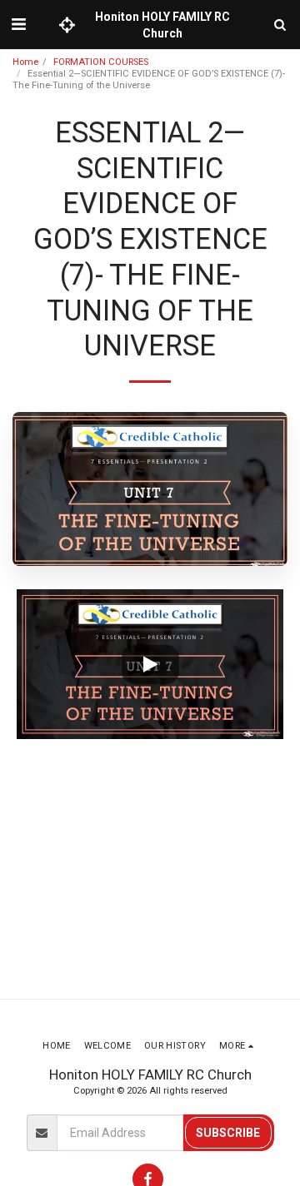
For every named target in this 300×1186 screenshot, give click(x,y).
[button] (18, 24)
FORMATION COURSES (100, 62)
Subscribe (228, 1132)
